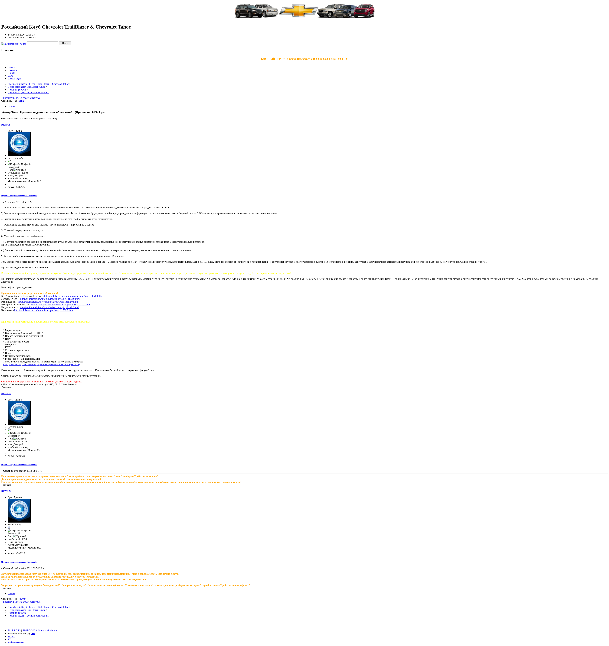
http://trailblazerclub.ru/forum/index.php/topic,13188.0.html (49, 307)
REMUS (6, 124)
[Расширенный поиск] (13, 43)
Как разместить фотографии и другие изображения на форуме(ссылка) (41, 364)
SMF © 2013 (30, 630)
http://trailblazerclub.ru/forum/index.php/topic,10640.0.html (74, 296)
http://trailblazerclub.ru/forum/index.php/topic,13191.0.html (60, 304)
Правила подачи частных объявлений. (19, 195)
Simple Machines (48, 630)
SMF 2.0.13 (14, 630)
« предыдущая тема (11, 98)
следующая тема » (32, 98)
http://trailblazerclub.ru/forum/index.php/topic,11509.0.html (43, 310)
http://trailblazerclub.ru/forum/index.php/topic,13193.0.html (50, 298)
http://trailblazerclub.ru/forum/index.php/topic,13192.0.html (48, 301)
